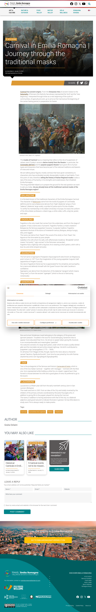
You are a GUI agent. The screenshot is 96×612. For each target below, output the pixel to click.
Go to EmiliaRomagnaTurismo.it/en (48, 540)
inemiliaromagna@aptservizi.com (30, 580)
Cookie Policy (79, 605)
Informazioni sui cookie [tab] (76, 293)
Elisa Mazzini (33, 470)
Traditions (58, 412)
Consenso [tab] (19, 293)
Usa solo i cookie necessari (21, 322)
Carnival (23, 92)
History (50, 412)
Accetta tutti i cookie (75, 322)
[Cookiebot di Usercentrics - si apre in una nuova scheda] (80, 288)
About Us (88, 605)
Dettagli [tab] (48, 293)
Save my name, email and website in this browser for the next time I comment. (31, 505)
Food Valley (39, 12)
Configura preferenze (47, 322)
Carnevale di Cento (63, 366)
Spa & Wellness (63, 12)
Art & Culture (12, 12)
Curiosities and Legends (37, 412)
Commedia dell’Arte (27, 165)
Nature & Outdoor (24, 12)
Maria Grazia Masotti (12, 470)
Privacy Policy (70, 605)
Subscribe (59, 469)
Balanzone (36, 202)
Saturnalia (24, 94)
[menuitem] (89, 10)
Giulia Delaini (10, 71)
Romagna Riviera (77, 12)
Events (9, 443)
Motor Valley (50, 12)
